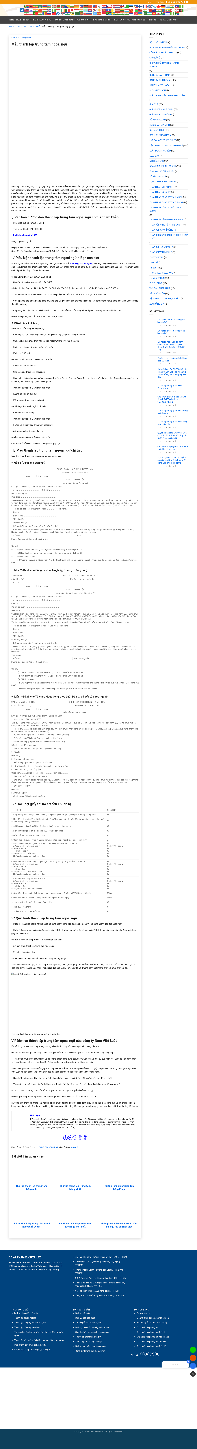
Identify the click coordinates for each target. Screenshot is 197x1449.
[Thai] (131, 13)
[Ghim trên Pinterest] (80, 1137)
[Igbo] (54, 10)
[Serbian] (63, 13)
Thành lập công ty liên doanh (27, 1327)
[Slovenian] (90, 13)
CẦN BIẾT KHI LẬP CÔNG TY (163, 52)
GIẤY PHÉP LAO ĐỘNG (160, 114)
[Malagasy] (136, 10)
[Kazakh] (85, 10)
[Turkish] (136, 13)
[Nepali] (172, 10)
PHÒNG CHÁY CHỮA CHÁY (161, 171)
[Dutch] (117, 6)
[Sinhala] (81, 13)
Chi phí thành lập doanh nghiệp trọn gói (32, 1349)
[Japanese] (72, 10)
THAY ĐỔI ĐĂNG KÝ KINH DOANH (165, 224)
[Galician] (154, 6)
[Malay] (140, 10)
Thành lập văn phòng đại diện (88, 1341)
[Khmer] (90, 10)
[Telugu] (126, 13)
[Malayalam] (145, 10)
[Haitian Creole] (177, 6)
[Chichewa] (85, 6)
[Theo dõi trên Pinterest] (184, 2)
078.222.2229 (23, 1269)
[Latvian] (117, 10)
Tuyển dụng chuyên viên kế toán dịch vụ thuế (172, 359)
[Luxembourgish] (126, 10)
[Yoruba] (172, 13)
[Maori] (154, 10)
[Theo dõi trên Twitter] (177, 2)
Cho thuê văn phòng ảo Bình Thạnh (153, 1337)
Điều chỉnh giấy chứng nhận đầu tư (30, 1345)
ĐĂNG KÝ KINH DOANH (160, 80)
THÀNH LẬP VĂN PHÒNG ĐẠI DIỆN (166, 219)
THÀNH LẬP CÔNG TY (42, 20)
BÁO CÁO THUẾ (83, 20)
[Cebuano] (81, 6)
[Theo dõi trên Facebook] (166, 2)
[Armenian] (44, 6)
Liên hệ (150, 2)
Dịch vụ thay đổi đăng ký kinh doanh (92, 1327)
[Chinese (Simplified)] (90, 6)
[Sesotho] (67, 13)
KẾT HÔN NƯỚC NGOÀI (160, 135)
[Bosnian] (67, 6)
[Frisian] (149, 6)
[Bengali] (63, 6)
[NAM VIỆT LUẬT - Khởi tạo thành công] (11, 10)
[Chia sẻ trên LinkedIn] (85, 1137)
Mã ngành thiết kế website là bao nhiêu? (171, 332)
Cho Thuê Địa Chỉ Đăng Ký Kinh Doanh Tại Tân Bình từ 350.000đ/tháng (171, 399)
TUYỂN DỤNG (155, 283)
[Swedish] (113, 13)
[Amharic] (35, 6)
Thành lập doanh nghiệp (25, 1318)
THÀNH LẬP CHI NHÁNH (161, 187)
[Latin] (113, 10)
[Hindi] (35, 10)
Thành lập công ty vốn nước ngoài (30, 1322)
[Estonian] (131, 6)
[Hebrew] (31, 10)
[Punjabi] (40, 13)
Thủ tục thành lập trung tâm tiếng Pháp (118, 1187)
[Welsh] (158, 13)
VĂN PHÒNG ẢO (157, 293)
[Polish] (31, 13)
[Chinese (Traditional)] (95, 6)
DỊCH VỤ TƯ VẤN (157, 90)
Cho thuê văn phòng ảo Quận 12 (151, 1346)
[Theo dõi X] (174, 2)
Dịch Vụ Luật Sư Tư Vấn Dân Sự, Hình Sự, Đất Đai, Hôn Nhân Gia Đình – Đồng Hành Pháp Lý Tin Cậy (172, 373)
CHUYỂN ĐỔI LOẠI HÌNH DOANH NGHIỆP (164, 65)
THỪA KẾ (153, 262)
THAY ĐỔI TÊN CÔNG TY (161, 247)
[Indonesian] (58, 10)
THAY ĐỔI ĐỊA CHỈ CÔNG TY (162, 230)
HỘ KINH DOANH (157, 119)
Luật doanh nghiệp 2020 (25, 235)
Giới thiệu (160, 2)
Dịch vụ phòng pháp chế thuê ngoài (153, 1318)
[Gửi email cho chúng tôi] (179, 2)
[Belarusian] (58, 6)
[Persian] (26, 13)
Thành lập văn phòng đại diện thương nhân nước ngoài (39, 1340)
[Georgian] (158, 6)
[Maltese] (149, 10)
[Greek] (168, 6)
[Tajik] (117, 13)
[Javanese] (76, 10)
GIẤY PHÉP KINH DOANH (161, 109)
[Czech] (108, 6)
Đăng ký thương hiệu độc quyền (90, 1351)
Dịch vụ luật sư (143, 1313)
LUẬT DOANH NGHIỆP (160, 150)
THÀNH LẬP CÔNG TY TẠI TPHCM (166, 202)
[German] (163, 6)
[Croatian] (104, 6)
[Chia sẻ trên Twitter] (70, 1137)
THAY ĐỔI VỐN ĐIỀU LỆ (160, 252)
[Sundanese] (104, 13)
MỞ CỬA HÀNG (156, 161)
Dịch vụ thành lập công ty (26, 1313)
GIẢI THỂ (153, 104)
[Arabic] (40, 6)
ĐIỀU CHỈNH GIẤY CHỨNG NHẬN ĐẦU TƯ (168, 95)
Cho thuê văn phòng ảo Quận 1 (151, 1332)
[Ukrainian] (140, 13)
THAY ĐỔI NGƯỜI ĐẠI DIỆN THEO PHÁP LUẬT (168, 237)
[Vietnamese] (154, 13)
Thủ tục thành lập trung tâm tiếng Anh (31, 1187)
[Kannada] (81, 10)
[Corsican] (99, 6)
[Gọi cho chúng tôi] (182, 2)
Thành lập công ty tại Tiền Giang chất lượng (172, 411)
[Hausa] (181, 6)
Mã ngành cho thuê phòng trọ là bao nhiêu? (172, 320)
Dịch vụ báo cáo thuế (85, 1318)
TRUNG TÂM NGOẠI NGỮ (28, 26)
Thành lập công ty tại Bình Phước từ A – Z (169, 386)
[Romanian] (44, 13)
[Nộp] (22, 10)
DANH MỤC (119, 20)
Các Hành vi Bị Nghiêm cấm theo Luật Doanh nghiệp (172, 447)
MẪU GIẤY (154, 156)
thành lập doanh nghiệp (81, 263)
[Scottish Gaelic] (58, 13)
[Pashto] (181, 10)
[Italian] (67, 10)
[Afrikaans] (26, 6)
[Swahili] (108, 13)
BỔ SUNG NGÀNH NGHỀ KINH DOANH (167, 47)
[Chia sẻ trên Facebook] (65, 1137)
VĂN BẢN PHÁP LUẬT (159, 288)
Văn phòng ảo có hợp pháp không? (152, 1322)
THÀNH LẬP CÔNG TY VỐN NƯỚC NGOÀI (165, 209)
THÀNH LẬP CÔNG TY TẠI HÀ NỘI (165, 197)
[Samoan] (54, 13)
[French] (145, 6)
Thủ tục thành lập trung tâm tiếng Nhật (75, 1187)
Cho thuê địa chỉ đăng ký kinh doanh (92, 1332)
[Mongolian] (163, 10)
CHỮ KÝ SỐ (154, 57)
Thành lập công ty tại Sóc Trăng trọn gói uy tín (172, 422)
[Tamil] (122, 13)
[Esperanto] (126, 6)
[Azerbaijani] (49, 6)
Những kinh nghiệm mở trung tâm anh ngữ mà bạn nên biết (119, 1225)
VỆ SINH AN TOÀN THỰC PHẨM (164, 298)
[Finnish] (140, 6)
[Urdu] (145, 13)
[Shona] (72, 13)
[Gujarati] (172, 6)
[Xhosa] (163, 13)
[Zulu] (177, 13)
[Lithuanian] (122, 10)
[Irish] (63, 10)
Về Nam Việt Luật (168, 20)
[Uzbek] (149, 13)
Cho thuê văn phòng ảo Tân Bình (151, 1341)
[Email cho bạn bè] (75, 1137)
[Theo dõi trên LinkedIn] (187, 2)
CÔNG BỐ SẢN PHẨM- (160, 75)
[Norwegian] (177, 10)
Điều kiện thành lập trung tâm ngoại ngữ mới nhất (75, 1225)
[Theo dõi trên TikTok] (171, 2)
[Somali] (95, 13)
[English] (122, 6)
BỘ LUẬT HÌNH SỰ (158, 42)
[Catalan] (76, 6)
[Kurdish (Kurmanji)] (99, 10)
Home (11, 20)
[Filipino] (136, 6)
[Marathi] (158, 10)
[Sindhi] (76, 13)
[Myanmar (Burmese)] (168, 10)
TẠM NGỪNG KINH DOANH (162, 181)
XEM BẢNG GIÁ (156, 304)
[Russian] (49, 13)
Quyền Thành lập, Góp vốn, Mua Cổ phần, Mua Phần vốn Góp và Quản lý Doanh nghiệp (172, 435)
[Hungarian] (44, 10)
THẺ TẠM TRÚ (156, 257)
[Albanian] (31, 6)
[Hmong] (40, 10)
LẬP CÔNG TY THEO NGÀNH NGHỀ (166, 145)
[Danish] (113, 6)
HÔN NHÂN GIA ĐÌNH (102, 20)
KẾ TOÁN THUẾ (156, 130)
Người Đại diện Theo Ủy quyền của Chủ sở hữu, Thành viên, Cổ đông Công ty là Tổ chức (171, 460)
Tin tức (152, 267)
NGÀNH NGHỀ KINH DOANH (162, 166)
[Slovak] (85, 13)
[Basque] (54, 6)
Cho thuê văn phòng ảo (147, 1327)
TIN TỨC (152, 20)
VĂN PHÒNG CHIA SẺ (136, 20)
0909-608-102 (40, 1262)
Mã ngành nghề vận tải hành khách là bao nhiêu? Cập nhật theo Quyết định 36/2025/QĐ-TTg (171, 346)
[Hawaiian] (26, 10)
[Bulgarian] (72, 6)
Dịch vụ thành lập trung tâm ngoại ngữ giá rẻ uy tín (31, 1225)
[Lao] (108, 10)
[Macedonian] (131, 10)
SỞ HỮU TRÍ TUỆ (157, 176)
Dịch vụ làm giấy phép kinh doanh (90, 1346)
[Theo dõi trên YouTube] (157, 1354)
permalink (74, 1147)
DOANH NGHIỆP (22, 20)
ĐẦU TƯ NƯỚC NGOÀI (64, 20)
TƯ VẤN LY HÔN (157, 278)
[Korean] (95, 10)
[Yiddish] (168, 13)
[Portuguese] (35, 13)
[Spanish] (99, 13)
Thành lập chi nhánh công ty (88, 1337)
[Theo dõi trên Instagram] (169, 2)
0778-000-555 (23, 1262)
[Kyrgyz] (104, 10)
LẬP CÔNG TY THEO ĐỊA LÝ (162, 140)
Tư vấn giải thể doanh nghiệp (88, 1322)
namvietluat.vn (49, 1266)
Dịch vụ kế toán (82, 1313)
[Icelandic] (49, 10)
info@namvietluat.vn (27, 1266)
